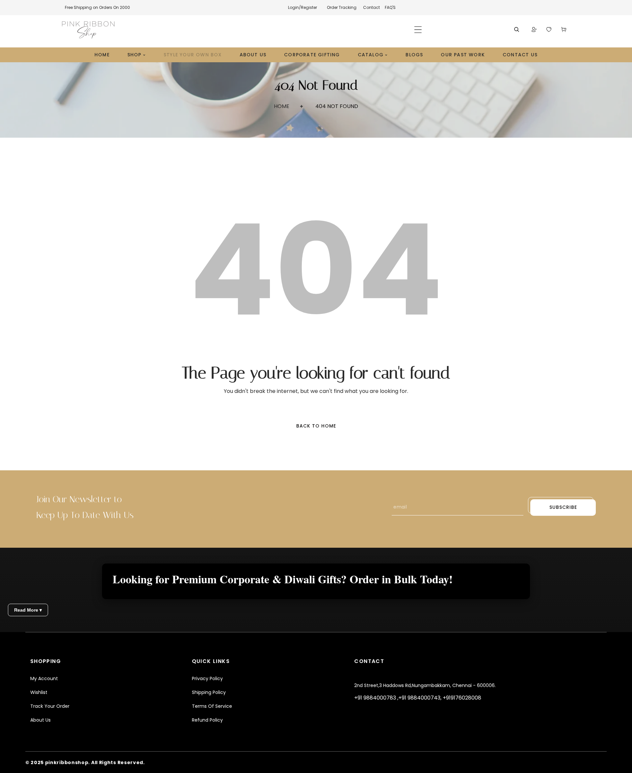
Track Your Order (49, 706)
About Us (40, 720)
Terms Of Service (212, 706)
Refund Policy (207, 720)
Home (281, 106)
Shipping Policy (209, 692)
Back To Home (316, 426)
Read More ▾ (28, 610)
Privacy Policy (207, 678)
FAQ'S (390, 7)
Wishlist (38, 692)
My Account (44, 678)
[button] (418, 30)
